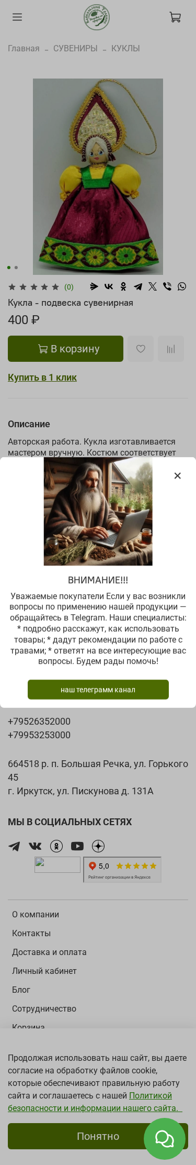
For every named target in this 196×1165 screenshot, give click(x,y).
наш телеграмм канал (98, 689)
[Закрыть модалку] (177, 476)
